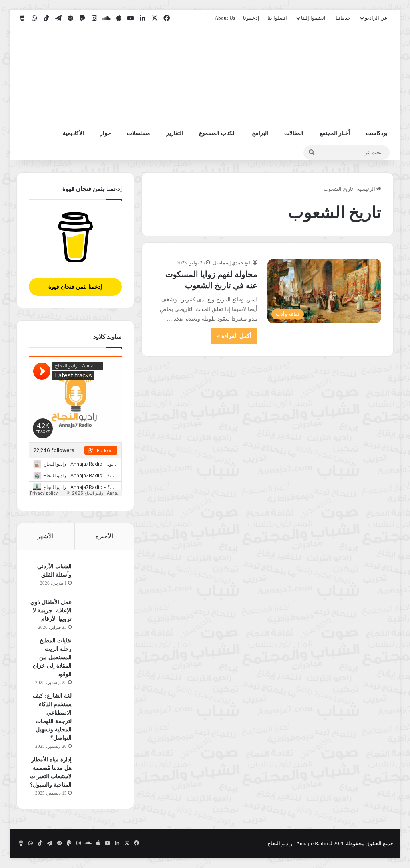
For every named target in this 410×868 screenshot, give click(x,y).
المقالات (293, 133)
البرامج (260, 133)
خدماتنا (343, 18)
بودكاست (377, 133)
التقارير (174, 133)
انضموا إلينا (313, 18)
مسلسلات (138, 133)
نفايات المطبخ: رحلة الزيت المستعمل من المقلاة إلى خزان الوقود (52, 657)
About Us (225, 18)
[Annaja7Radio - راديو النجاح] (347, 74)
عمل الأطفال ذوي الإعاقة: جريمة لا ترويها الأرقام (51, 610)
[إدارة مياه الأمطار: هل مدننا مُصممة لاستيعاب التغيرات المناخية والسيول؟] (100, 770)
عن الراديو (376, 18)
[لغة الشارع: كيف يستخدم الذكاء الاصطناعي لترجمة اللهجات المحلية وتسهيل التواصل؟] (100, 707)
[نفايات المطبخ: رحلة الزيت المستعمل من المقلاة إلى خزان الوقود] (100, 651)
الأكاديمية (73, 133)
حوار (105, 133)
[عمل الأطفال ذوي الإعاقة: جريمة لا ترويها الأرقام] (100, 613)
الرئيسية (366, 189)
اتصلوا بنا (277, 18)
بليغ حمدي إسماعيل (232, 263)
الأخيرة (104, 536)
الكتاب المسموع (217, 133)
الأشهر (45, 536)
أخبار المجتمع (335, 133)
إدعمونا (251, 18)
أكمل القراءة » (234, 336)
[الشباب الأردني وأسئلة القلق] (100, 577)
